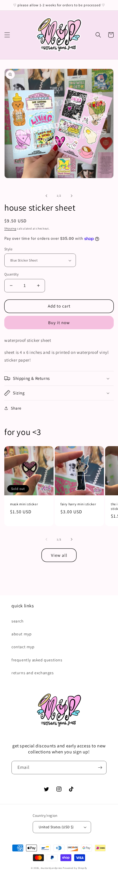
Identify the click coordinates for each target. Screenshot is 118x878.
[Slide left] (46, 195)
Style (8, 249)
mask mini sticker (24, 504)
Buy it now (59, 322)
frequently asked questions (36, 660)
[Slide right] (71, 195)
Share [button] (16, 408)
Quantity (11, 274)
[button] (7, 35)
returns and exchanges (32, 672)
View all (59, 555)
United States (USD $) (56, 827)
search (17, 621)
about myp (21, 633)
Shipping (10, 228)
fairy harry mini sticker (78, 504)
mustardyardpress (51, 867)
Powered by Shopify (75, 867)
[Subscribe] (100, 767)
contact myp (23, 646)
